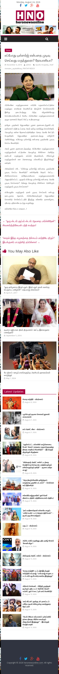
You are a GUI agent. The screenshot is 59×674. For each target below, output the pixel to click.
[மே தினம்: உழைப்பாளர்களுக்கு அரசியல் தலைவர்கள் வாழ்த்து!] (29, 343)
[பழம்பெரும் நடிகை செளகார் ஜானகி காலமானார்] (12, 413)
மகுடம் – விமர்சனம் (30, 525)
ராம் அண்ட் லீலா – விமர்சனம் (34, 429)
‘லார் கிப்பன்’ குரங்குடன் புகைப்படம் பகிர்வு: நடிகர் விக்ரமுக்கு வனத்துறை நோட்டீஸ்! (37, 604)
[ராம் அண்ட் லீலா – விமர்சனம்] (12, 428)
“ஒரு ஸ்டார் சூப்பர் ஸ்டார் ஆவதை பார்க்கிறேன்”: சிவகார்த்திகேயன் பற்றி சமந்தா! (29, 223)
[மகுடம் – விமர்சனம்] (12, 524)
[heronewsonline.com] (29, 11)
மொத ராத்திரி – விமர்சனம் (33, 399)
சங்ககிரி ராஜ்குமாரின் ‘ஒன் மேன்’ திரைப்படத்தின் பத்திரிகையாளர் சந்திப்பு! (38, 496)
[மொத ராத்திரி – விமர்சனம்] (12, 398)
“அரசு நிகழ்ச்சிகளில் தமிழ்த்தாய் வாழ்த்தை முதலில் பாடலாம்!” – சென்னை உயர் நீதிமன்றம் (38, 483)
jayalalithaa (17, 68)
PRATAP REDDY (29, 68)
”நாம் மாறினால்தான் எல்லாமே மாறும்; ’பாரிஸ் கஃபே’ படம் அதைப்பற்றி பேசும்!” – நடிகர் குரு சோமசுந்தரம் (38, 513)
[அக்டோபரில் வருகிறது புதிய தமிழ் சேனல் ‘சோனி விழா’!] (12, 539)
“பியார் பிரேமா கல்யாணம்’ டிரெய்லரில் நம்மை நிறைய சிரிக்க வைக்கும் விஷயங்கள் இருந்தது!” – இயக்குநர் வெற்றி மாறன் (37, 620)
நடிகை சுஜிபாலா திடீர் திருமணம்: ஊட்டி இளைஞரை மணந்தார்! (26, 331)
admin (28, 65)
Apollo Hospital (42, 65)
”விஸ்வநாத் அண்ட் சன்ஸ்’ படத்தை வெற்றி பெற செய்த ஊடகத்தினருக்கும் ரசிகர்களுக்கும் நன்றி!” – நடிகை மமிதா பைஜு (37, 466)
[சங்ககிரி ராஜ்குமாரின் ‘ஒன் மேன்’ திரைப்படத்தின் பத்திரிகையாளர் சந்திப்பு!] (12, 494)
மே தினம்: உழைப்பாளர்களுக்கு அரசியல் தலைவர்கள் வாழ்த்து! (27, 374)
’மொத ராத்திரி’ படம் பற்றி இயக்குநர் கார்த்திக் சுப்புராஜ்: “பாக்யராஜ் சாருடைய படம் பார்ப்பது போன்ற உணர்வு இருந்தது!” (38, 573)
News (8, 50)
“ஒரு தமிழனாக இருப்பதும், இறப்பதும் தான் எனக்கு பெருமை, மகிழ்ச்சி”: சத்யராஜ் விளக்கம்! (27, 288)
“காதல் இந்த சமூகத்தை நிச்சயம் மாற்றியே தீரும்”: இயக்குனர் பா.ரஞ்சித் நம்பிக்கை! (29, 240)
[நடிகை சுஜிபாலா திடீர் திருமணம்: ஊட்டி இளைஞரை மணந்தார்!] (29, 300)
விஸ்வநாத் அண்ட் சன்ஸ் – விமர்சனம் (37, 555)
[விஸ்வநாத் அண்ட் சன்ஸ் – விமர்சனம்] (12, 554)
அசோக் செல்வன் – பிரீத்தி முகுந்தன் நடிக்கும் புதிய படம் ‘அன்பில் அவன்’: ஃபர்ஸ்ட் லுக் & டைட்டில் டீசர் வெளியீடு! (37, 589)
